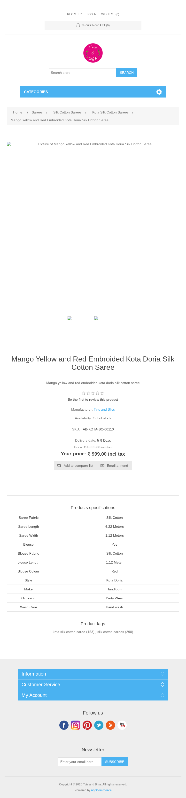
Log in (91, 14)
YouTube (122, 725)
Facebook (64, 725)
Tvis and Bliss (104, 409)
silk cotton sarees (110, 632)
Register (74, 14)
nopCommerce (101, 790)
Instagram (75, 725)
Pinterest (87, 725)
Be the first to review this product (93, 399)
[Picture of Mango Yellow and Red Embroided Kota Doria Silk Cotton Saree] (80, 328)
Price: (78, 447)
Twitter (98, 725)
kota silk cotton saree (69, 632)
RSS (110, 725)
